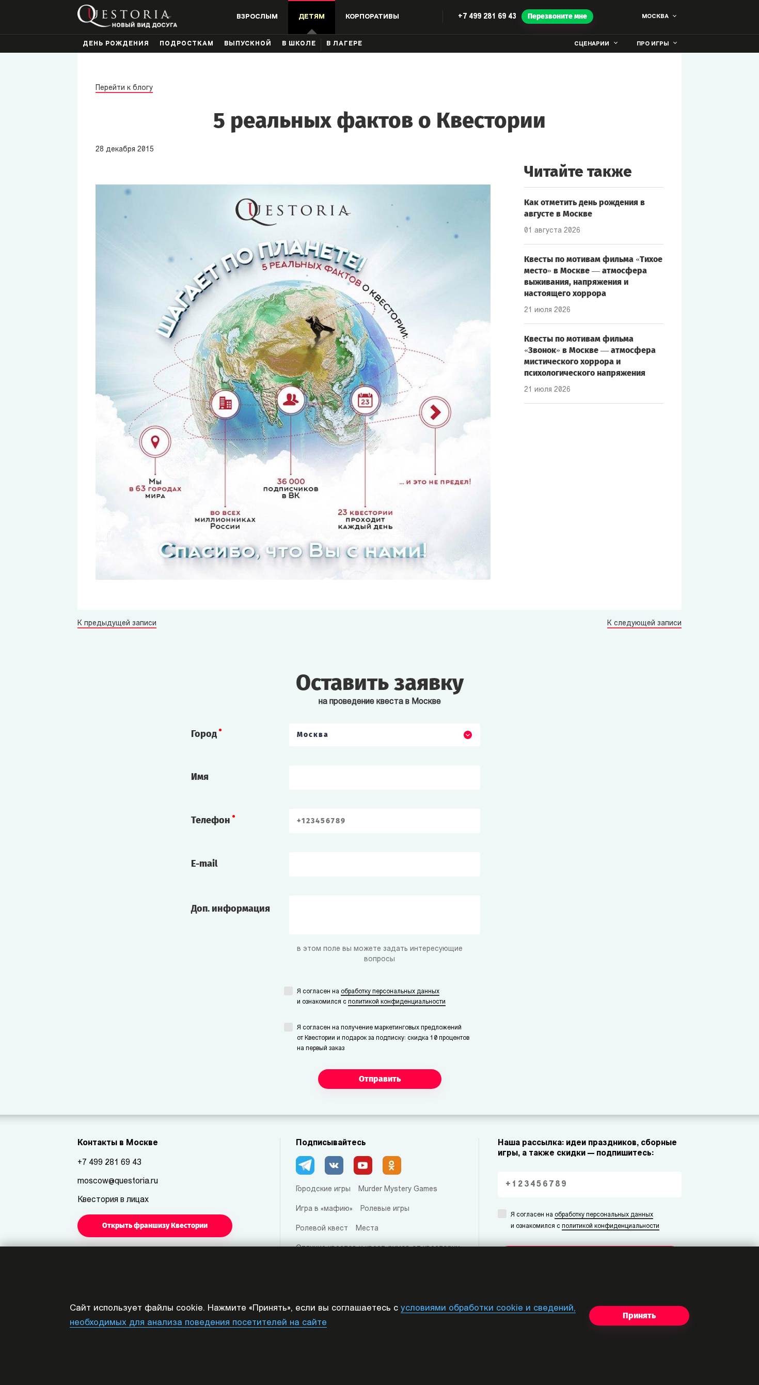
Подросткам (187, 44)
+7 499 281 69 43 (487, 17)
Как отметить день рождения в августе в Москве (584, 208)
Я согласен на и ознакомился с (371, 997)
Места (367, 1229)
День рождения (116, 44)
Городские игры (323, 1189)
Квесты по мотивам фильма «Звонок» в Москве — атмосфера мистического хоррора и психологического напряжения (590, 356)
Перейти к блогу (124, 88)
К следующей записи (644, 623)
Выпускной (248, 44)
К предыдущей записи (116, 623)
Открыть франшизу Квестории (155, 1225)
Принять (639, 1315)
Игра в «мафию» (324, 1209)
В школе (299, 44)
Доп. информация (230, 908)
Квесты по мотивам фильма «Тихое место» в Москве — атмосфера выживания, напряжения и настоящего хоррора (593, 276)
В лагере (344, 44)
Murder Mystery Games (397, 1189)
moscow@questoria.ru (117, 1181)
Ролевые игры (384, 1209)
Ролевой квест (322, 1229)
